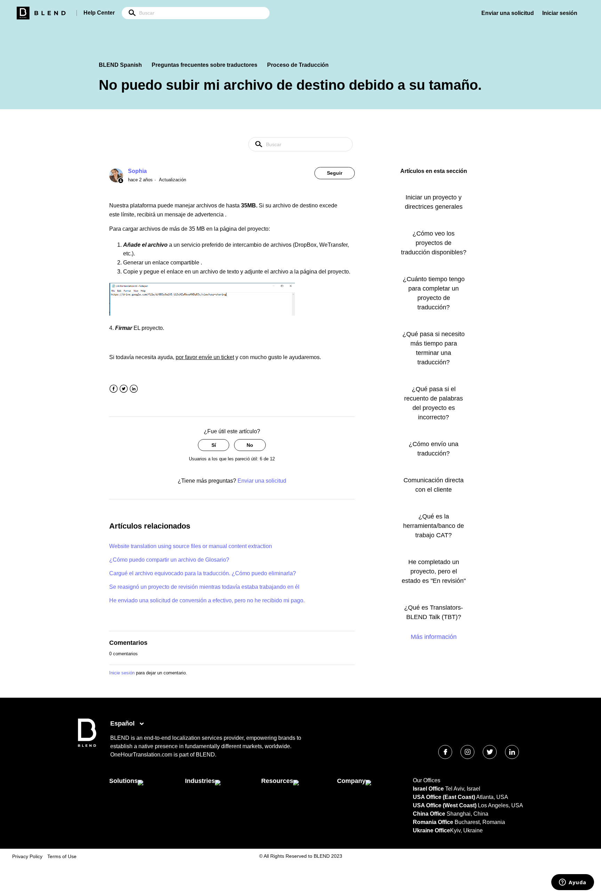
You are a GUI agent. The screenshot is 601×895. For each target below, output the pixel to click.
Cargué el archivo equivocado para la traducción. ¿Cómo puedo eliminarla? (202, 573)
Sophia (137, 171)
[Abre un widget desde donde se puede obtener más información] (572, 883)
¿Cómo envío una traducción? (433, 449)
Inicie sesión (122, 672)
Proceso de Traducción (298, 65)
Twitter (123, 389)
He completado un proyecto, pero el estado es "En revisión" (434, 571)
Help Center (99, 13)
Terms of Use (62, 856)
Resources (277, 780)
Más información (434, 636)
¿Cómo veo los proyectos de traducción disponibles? (433, 243)
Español (123, 723)
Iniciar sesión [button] (559, 13)
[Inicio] (87, 745)
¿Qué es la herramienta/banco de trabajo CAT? (433, 526)
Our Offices (426, 780)
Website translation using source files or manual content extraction (190, 546)
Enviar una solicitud (507, 13)
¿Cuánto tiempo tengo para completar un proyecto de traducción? (434, 293)
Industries (200, 780)
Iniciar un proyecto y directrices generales (434, 202)
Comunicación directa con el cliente (433, 485)
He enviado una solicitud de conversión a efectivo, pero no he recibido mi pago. (207, 600)
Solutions (123, 780)
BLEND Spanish (120, 65)
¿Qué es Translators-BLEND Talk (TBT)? (433, 612)
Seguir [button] (334, 173)
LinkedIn (133, 389)
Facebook (113, 389)
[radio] (213, 445)
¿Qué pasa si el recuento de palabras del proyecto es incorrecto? (433, 403)
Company (351, 780)
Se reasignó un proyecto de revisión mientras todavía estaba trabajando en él (204, 587)
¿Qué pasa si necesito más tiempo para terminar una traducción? (433, 348)
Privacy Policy (27, 856)
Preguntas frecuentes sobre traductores (204, 65)
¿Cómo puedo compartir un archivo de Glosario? (169, 560)
